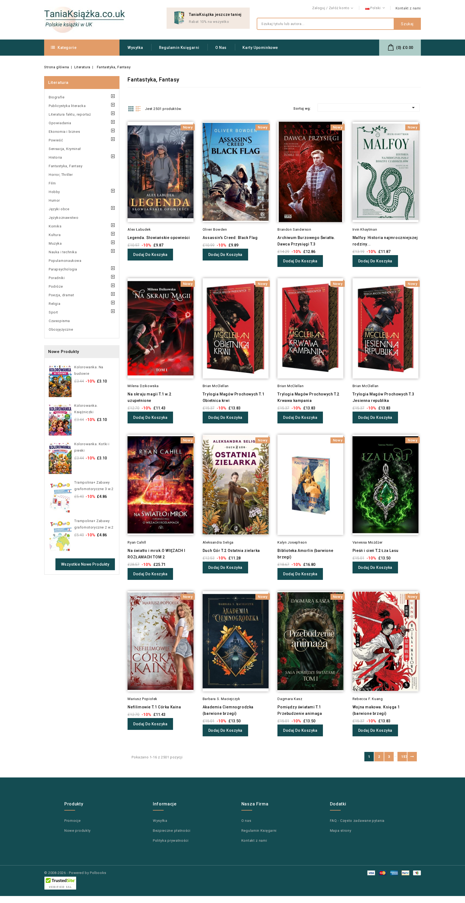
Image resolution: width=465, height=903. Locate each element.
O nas (221, 47)
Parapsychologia (63, 269)
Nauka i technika (63, 252)
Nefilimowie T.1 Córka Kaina (154, 707)
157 (404, 757)
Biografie (56, 97)
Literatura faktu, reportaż (70, 114)
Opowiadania (60, 123)
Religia (54, 304)
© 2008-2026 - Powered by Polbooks (75, 873)
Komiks (55, 226)
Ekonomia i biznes (64, 132)
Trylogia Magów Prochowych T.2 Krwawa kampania (308, 397)
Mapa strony (340, 831)
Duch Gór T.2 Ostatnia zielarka (231, 550)
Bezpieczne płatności (172, 831)
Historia (55, 157)
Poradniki (57, 278)
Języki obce (59, 209)
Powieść (56, 140)
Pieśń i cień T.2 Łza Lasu (376, 550)
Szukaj (407, 24)
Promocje (72, 821)
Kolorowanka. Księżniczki (86, 409)
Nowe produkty (77, 831)
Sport (53, 312)
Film (52, 183)
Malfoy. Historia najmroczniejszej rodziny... (385, 240)
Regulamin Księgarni (179, 47)
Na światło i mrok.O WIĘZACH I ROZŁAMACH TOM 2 (156, 553)
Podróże (56, 286)
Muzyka (55, 243)
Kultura (55, 235)
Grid (130, 108)
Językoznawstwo (63, 218)
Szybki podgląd (120, 136)
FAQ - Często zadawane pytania (357, 821)
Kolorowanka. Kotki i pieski (92, 447)
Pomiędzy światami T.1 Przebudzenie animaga (299, 710)
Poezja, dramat (61, 295)
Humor (54, 200)
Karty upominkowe (260, 47)
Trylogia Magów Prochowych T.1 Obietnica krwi (233, 397)
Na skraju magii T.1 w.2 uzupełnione (149, 397)
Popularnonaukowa (65, 261)
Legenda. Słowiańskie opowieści (159, 237)
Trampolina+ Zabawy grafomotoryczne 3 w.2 (94, 485)
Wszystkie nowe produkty (85, 564)
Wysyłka (135, 47)
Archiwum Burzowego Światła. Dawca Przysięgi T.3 (306, 240)
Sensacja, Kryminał (65, 149)
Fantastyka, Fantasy (65, 166)
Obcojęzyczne (61, 329)
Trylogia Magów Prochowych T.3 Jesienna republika (383, 397)
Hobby (54, 192)
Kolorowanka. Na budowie (88, 370)
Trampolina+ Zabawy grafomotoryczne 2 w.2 (94, 524)
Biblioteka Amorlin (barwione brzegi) (305, 553)
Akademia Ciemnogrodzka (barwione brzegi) (228, 710)
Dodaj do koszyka (150, 254)
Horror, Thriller (61, 175)
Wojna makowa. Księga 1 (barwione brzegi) (376, 710)
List (138, 108)
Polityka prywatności (171, 840)
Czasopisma (59, 321)
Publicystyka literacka (67, 106)
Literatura (58, 82)
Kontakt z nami (408, 8)
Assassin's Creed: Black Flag (230, 237)
